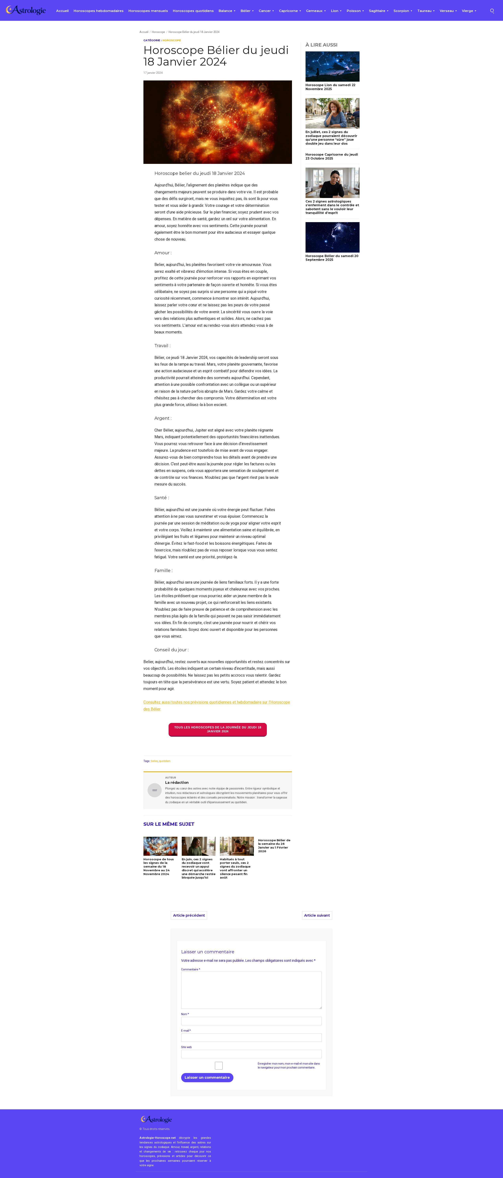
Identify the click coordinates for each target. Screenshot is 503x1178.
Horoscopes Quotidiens (193, 11)
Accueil (62, 11)
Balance (225, 11)
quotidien (164, 761)
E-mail (186, 1030)
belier (154, 761)
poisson (354, 11)
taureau (424, 11)
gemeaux (314, 11)
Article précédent (189, 915)
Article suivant (317, 915)
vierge (467, 11)
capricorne (288, 11)
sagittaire (377, 11)
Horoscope (158, 32)
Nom (185, 1014)
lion (334, 11)
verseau (447, 11)
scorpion (401, 11)
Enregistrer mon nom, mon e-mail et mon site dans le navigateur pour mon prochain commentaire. (289, 1065)
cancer (265, 11)
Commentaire (190, 969)
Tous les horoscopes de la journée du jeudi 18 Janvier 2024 (217, 729)
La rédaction (177, 782)
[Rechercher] (492, 10)
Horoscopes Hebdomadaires (98, 11)
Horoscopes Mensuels (148, 11)
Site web (186, 1047)
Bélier (245, 11)
